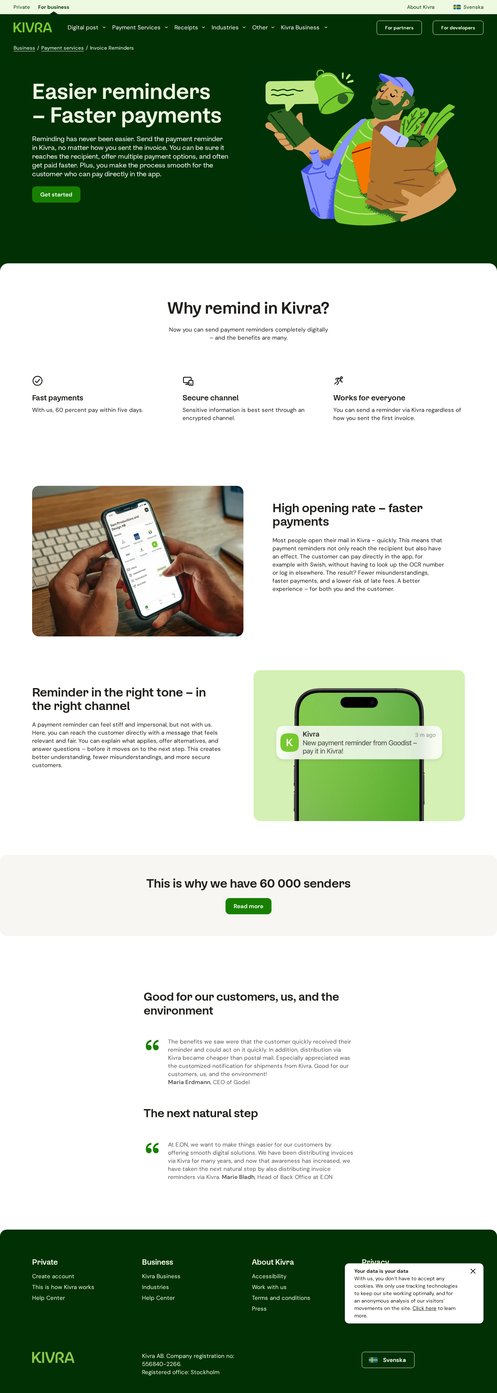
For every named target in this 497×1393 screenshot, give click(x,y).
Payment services (62, 48)
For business (53, 7)
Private (22, 7)
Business (24, 48)
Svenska (473, 7)
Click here (424, 1308)
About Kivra (420, 7)
